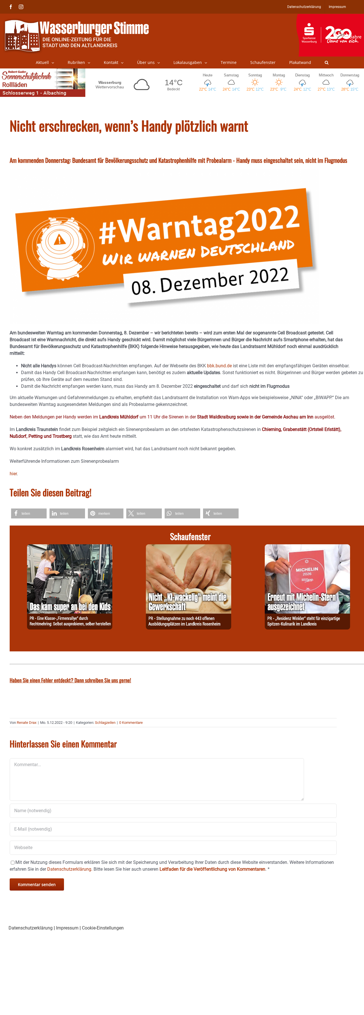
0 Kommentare (131, 722)
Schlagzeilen (105, 722)
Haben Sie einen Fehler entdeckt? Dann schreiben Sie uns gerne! (70, 680)
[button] (326, 62)
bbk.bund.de (219, 365)
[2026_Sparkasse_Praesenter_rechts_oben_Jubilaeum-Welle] (330, 16)
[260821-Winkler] (307, 547)
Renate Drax (26, 722)
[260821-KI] (188, 547)
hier (13, 473)
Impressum (67, 928)
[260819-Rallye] (69, 547)
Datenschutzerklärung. (69, 869)
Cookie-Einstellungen (103, 928)
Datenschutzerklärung (31, 928)
